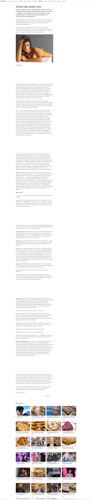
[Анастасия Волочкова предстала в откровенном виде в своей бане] (38, 490)
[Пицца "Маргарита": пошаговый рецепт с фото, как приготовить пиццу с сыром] (23, 428)
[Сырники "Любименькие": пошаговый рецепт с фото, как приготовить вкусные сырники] (23, 444)
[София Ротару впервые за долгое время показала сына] (23, 459)
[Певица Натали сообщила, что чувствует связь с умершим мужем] (38, 459)
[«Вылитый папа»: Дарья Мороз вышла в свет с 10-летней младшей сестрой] (53, 444)
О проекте (54, 499)
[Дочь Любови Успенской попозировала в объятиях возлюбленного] (69, 475)
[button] (34, 48)
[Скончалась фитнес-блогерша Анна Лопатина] (23, 413)
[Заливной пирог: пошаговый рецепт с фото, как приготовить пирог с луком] (69, 444)
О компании (5, 499)
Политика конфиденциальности (69, 499)
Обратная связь (88, 499)
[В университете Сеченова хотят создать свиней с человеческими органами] (69, 413)
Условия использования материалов (80, 499)
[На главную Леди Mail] (3, 1)
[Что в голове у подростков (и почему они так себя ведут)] (38, 444)
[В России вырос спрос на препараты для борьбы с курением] (69, 459)
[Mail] (1, 1)
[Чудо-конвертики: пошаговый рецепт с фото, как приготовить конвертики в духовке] (38, 428)
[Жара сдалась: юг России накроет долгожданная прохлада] (53, 490)
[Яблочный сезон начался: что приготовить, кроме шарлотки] (38, 475)
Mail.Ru (2, 499)
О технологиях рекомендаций (60, 499)
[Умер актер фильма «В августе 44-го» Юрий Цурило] (23, 490)
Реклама (9, 499)
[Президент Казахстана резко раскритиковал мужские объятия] (53, 413)
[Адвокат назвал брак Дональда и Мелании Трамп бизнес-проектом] (23, 475)
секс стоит (42, 374)
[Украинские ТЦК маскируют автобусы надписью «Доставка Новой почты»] (53, 475)
